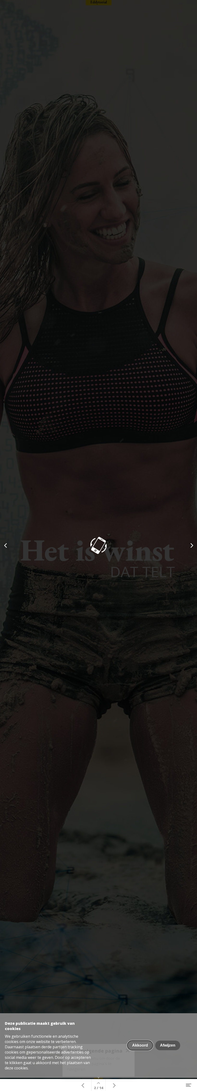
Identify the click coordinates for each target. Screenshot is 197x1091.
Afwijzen (167, 1045)
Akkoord (140, 1045)
